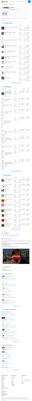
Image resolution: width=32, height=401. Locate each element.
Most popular (24, 18)
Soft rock (13, 381)
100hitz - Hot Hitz (8, 311)
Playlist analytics (4, 20)
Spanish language (4, 393)
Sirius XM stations (8, 345)
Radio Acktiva (8, 294)
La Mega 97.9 (8, 329)
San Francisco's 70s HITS (9, 335)
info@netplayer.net (27, 380)
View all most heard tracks (16, 229)
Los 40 (7, 288)
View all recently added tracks (16, 171)
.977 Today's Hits (8, 323)
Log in (26, 2)
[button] (5, 29)
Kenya (2, 381)
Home (2, 4)
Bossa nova (3, 386)
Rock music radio (7, 274)
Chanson (3, 384)
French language (4, 391)
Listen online (8, 18)
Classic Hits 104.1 (8, 276)
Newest (19, 18)
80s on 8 (7, 352)
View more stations (16, 305)
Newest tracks (8, 86)
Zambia (3, 380)
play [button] (11, 9)
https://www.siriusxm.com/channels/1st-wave (11, 235)
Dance (12, 382)
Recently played (14, 18)
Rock (3, 13)
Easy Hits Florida (8, 317)
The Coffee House (8, 356)
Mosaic (7, 365)
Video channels (12, 1)
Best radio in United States (10, 309)
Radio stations (19, 1)
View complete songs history (16, 82)
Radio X (7, 282)
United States (6, 11)
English (7, 12)
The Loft (7, 361)
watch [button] (15, 9)
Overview (3, 18)
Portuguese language (5, 394)
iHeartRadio (3, 395)
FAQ (24, 1)
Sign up (29, 2)
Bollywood (3, 385)
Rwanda (3, 382)
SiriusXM (10, 4)
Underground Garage (9, 347)
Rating (4, 268)
